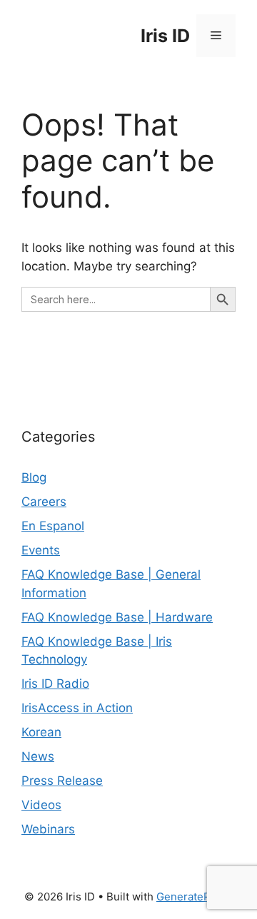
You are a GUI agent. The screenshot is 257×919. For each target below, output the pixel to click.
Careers (43, 501)
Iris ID (165, 35)
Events (40, 550)
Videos (41, 805)
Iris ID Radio (55, 683)
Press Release (62, 780)
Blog (33, 477)
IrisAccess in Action (77, 708)
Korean (41, 732)
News (37, 756)
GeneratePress (194, 896)
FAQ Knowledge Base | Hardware (117, 617)
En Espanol (52, 526)
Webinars (48, 829)
